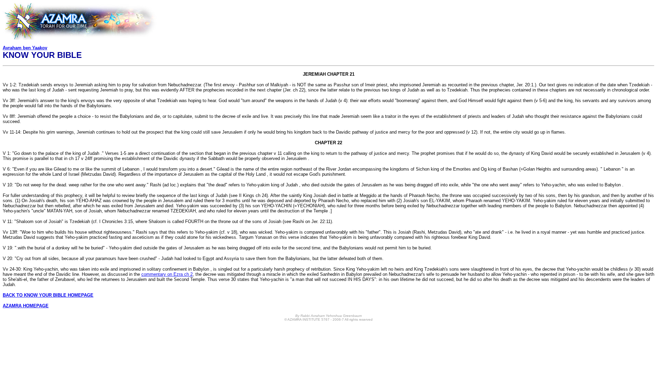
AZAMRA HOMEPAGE (26, 305)
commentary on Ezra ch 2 (167, 274)
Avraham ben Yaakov (25, 47)
